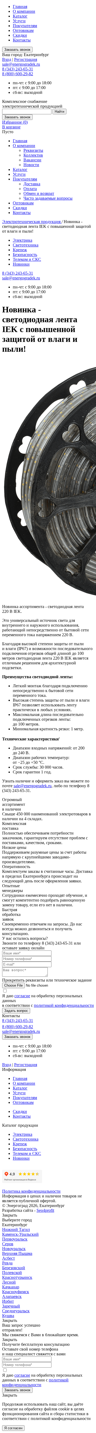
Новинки (21, 264)
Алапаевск (12, 1296)
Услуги (19, 21)
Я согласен (13, 1428)
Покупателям (25, 25)
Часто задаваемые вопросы (48, 198)
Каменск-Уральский (20, 1234)
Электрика (22, 240)
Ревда (7, 1263)
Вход (6, 59)
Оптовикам (23, 30)
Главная (20, 6)
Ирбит (8, 1301)
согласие (22, 996)
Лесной (9, 1282)
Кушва (8, 1315)
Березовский (13, 1268)
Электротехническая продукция (32, 221)
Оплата (30, 188)
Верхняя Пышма (17, 1253)
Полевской (12, 1272)
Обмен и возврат (38, 193)
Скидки (20, 35)
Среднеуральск (16, 1311)
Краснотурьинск (17, 1277)
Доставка (31, 184)
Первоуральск (14, 1239)
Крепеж (20, 250)
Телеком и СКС (27, 259)
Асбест (8, 1258)
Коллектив (33, 155)
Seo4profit (45, 1210)
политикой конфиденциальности (64, 1005)
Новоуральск (14, 1248)
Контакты (22, 40)
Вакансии (32, 160)
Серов (7, 1244)
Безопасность (25, 254)
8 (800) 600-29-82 (17, 74)
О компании (24, 11)
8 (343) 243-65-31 (17, 69)
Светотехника (25, 245)
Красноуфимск (15, 1291)
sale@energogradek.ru (21, 278)
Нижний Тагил (16, 1229)
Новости (31, 164)
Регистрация (25, 59)
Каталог (20, 16)
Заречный (11, 1306)
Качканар (10, 1287)
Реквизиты (33, 150)
